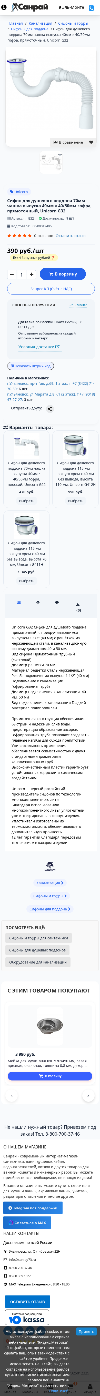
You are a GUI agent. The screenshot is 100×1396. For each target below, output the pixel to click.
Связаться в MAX (30, 1223)
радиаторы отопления (23, 1196)
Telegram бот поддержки (34, 1208)
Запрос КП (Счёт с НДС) (51, 288)
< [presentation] (12, 1095)
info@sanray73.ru (22, 1259)
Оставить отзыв (71, 235)
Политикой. (59, 1390)
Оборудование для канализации (38, 962)
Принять (86, 1331)
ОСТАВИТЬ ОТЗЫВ (27, 1302)
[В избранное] (91, 142)
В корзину (65, 274)
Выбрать (26, 500)
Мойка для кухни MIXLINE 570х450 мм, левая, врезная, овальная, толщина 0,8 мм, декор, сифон (48, 1065)
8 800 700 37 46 (20, 1267)
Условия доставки (36, 347)
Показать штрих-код (32, 365)
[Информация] (6, 7)
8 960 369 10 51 (20, 1276)
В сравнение (70, 142)
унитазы (80, 1190)
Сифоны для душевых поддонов (37, 950)
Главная (16, 23)
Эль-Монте (78, 304)
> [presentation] (88, 1095)
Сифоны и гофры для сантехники (38, 938)
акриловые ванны (54, 1190)
